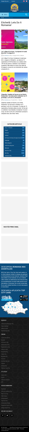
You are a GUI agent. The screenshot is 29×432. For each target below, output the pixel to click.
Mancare (7, 148)
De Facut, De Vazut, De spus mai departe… (14, 137)
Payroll (2, 377)
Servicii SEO (4, 375)
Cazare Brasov (4, 398)
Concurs (7, 132)
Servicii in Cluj (8, 150)
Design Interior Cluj (5, 407)
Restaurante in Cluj (5, 347)
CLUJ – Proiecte (8, 127)
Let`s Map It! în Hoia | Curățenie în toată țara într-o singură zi (14, 52)
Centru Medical (4, 326)
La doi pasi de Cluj (5, 337)
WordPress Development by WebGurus (19, 427)
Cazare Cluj (3, 354)
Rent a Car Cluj (4, 393)
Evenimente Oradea (5, 403)
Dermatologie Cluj (5, 330)
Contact (13, 1)
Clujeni (6, 130)
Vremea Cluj (4, 365)
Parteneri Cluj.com (5, 361)
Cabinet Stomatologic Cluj (7, 323)
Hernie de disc (4, 328)
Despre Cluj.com (5, 1)
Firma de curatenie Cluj (6, 391)
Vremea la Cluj (8, 155)
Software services (5, 379)
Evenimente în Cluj (5, 344)
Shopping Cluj (4, 351)
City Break (3, 389)
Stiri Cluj (7, 153)
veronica (7, 55)
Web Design (4, 396)
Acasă (2, 17)
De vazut (3, 358)
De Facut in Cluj (4, 342)
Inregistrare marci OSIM (6, 405)
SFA (2, 382)
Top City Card (4, 400)
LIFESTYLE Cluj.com (9, 145)
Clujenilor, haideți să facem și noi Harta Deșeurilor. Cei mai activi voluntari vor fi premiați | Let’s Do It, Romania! (14, 96)
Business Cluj (4, 356)
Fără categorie (8, 143)
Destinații (7, 140)
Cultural (6, 135)
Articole (3, 340)
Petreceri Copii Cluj (5, 368)
